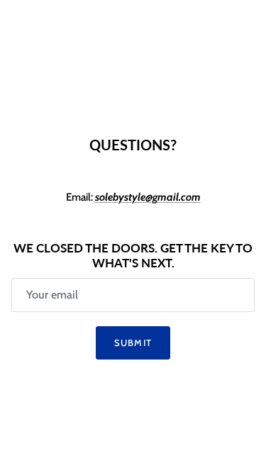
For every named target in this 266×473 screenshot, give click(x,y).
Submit (132, 342)
